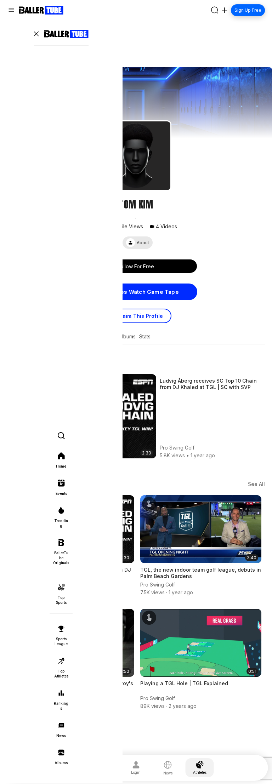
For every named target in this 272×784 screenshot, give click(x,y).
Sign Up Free (248, 10)
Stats (145, 336)
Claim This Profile (140, 316)
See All (256, 484)
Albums (127, 336)
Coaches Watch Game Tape (141, 291)
